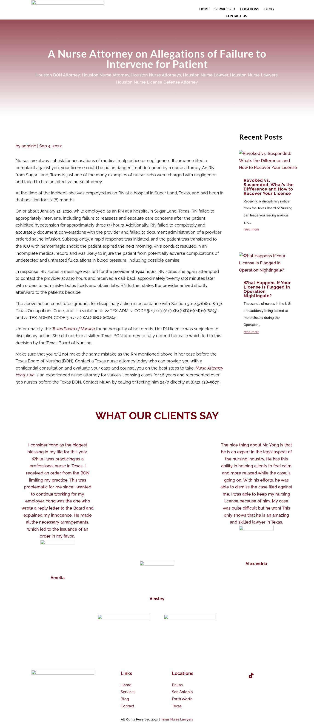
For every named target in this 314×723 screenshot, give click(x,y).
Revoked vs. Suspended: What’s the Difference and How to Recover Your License (269, 187)
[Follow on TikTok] (251, 675)
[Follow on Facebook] (225, 675)
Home (126, 685)
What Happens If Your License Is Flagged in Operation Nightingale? (267, 289)
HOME (204, 9)
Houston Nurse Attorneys (156, 75)
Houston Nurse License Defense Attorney (157, 82)
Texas (177, 706)
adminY (29, 145)
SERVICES (222, 9)
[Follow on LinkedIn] (276, 675)
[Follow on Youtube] (238, 675)
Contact (127, 706)
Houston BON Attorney (57, 75)
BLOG (269, 9)
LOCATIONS (249, 9)
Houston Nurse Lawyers (254, 75)
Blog (125, 699)
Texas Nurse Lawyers (177, 719)
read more (251, 229)
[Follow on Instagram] (263, 675)
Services (128, 692)
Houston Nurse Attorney (105, 75)
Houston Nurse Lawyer (205, 75)
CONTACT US (236, 16)
